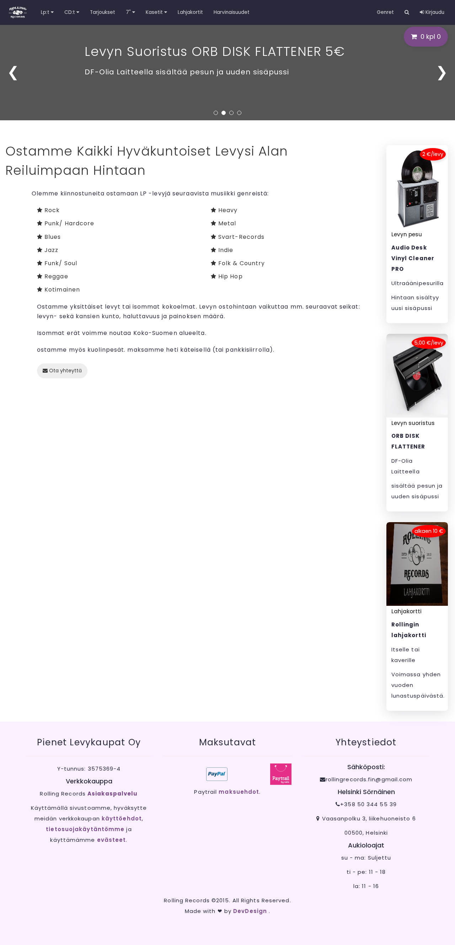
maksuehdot (239, 792)
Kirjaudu (434, 12)
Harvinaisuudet (232, 12)
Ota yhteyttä (65, 370)
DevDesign (251, 911)
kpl (431, 36)
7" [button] (129, 12)
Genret (385, 12)
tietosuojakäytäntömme (85, 829)
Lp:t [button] (46, 12)
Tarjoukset (102, 12)
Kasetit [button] (155, 12)
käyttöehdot (122, 818)
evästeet (111, 840)
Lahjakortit (190, 12)
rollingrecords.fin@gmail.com (369, 779)
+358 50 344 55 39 (368, 804)
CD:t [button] (70, 12)
